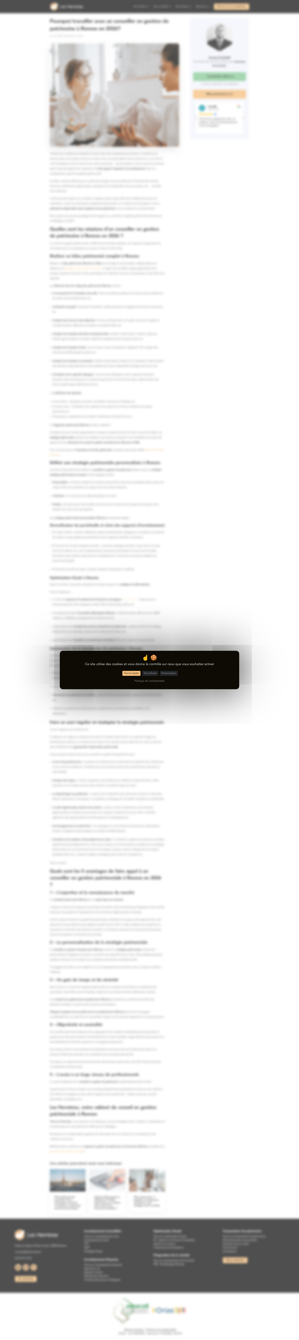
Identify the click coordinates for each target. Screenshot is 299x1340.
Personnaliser (168, 673)
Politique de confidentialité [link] (149, 681)
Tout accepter (131, 673)
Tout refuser (150, 673)
